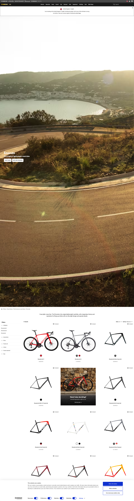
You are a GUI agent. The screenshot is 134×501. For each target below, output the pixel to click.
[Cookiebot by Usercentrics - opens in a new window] (18, 498)
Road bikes (9, 309)
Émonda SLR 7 (41, 359)
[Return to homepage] (1, 309)
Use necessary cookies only (113, 493)
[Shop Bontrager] (19, 1)
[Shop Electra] (11, 1)
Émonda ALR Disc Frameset (115, 447)
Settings (81, 498)
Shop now (8, 160)
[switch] (50, 498)
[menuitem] (42, 4)
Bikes (4, 309)
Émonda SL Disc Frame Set (41, 447)
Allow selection (113, 488)
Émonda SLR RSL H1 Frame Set (41, 403)
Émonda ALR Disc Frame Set (78, 447)
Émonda (28, 309)
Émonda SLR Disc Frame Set (115, 359)
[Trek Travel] (36, 1)
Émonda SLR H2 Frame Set (115, 403)
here (80, 13)
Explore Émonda (18, 160)
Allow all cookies (113, 483)
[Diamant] (27, 1)
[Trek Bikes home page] (4, 1)
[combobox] (123, 4)
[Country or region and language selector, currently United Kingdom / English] (127, 1)
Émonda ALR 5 (78, 359)
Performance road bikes (19, 309)
